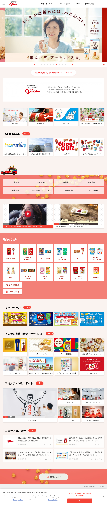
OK (80, 500)
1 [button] (41, 64)
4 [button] (50, 64)
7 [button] (59, 64)
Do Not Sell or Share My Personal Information (80, 494)
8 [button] (62, 64)
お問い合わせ (89, 4)
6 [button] (56, 64)
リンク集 (102, 486)
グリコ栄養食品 (66, 190)
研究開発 (15, 190)
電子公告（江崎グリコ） (89, 486)
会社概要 (41, 182)
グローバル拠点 (91, 190)
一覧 (25, 133)
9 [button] (65, 64)
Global (78, 4)
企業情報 (15, 182)
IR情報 (66, 182)
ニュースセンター (65, 4)
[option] (53, 35)
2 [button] (44, 64)
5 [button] (53, 64)
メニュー (4, 4)
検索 (102, 4)
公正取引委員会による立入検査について (53, 73)
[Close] (103, 497)
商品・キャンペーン (48, 4)
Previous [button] (34, 65)
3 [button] (47, 64)
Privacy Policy (18, 500)
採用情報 (91, 182)
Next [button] (72, 65)
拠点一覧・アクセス (40, 190)
